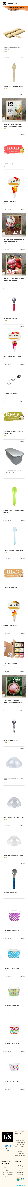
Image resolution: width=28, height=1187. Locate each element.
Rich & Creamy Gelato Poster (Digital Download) (14, 240)
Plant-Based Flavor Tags (12, 356)
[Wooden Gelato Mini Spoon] (14, 72)
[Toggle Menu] (24, 5)
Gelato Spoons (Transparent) (14, 550)
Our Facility (20, 1168)
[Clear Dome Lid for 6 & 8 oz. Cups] (14, 764)
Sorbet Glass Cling (10, 164)
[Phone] (25, 1185)
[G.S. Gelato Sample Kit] (14, 649)
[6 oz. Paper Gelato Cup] (14, 954)
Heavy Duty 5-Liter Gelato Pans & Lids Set (13, 472)
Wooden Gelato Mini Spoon (13, 87)
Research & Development (20, 1152)
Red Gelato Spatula (10, 318)
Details (22, 57)
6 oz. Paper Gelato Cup (11, 968)
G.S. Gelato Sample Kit (11, 663)
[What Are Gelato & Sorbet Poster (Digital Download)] (14, 110)
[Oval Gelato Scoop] (14, 379)
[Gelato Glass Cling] (14, 573)
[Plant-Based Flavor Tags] (14, 342)
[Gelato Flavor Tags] (14, 611)
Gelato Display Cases (7, 1169)
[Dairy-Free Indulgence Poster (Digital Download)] (14, 686)
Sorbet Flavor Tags (10, 201)
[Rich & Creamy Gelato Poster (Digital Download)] (14, 225)
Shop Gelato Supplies (7, 1172)
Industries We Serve (20, 1155)
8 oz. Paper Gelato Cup (11, 930)
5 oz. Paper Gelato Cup (11, 1006)
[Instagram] (17, 1185)
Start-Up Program (7, 1174)
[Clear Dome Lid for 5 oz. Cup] (14, 803)
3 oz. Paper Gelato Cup (11, 1081)
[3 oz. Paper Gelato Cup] (14, 1067)
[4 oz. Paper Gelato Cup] (14, 1029)
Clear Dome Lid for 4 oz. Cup (14, 855)
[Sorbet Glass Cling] (14, 150)
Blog (20, 1170)
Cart (8, 1179)
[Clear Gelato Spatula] (14, 726)
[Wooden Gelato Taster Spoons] (14, 33)
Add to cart (7, 57)
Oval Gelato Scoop (10, 394)
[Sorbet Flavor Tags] (14, 187)
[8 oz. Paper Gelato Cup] (14, 916)
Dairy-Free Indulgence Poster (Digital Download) (13, 702)
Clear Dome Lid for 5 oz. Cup (13, 818)
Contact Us (20, 1174)
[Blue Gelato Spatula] (14, 878)
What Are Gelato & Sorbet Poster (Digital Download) (13, 125)
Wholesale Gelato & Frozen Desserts (20, 1148)
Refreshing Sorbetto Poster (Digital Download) (14, 280)
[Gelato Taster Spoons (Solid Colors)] (14, 496)
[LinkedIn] (20, 1185)
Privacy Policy (20, 1172)
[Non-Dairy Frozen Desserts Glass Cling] (14, 417)
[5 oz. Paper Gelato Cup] (14, 991)
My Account (8, 1176)
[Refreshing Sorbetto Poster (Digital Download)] (14, 264)
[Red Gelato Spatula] (14, 304)
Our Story (20, 1166)
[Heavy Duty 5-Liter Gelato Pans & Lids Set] (14, 457)
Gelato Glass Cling (10, 588)
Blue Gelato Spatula (11, 893)
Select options (8, 209)
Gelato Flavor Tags (10, 625)
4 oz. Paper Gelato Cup (11, 1043)
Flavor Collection (20, 1140)
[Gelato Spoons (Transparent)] (14, 536)
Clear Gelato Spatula (11, 740)
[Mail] (22, 1185)
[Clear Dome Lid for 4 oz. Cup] (14, 841)
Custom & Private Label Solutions (20, 1143)
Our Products (20, 1138)
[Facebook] (15, 1185)
